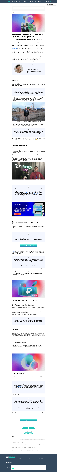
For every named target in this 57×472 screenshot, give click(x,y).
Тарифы (13, 1)
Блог (29, 458)
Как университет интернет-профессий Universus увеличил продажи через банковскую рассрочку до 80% (27, 448)
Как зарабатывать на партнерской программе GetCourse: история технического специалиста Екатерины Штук (28, 444)
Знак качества (34, 1)
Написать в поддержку (28, 433)
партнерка (35, 439)
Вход (49, 1)
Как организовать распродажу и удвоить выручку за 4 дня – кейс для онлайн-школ (24, 447)
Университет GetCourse (31, 459)
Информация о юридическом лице (43, 459)
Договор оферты (41, 458)
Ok (13, 468)
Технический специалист (41, 439)
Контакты (19, 458)
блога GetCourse (37, 193)
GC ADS (30, 1)
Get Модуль (25, 1)
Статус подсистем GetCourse (32, 462)
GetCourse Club (21, 386)
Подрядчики (19, 459)
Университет (21, 1)
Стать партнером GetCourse (28, 245)
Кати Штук (26, 192)
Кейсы (31, 439)
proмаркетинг (26, 439)
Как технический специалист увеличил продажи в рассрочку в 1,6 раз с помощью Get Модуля (25, 450)
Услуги (17, 1)
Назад (13, 12)
